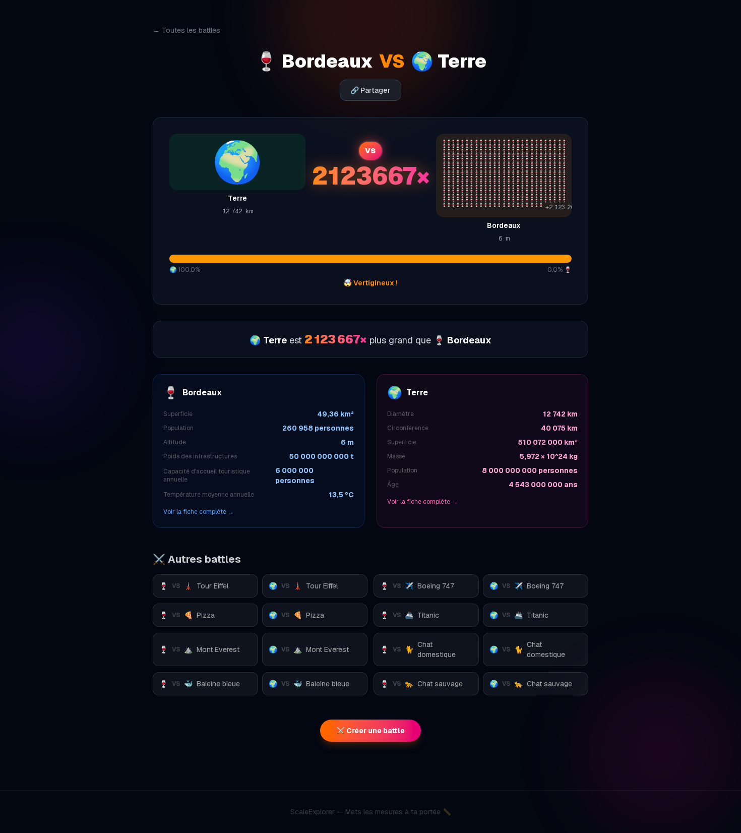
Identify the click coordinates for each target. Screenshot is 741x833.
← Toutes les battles (186, 30)
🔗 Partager (370, 90)
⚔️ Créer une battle (370, 730)
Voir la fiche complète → (198, 512)
